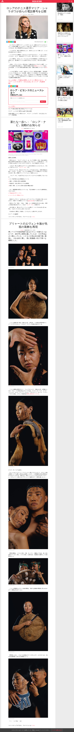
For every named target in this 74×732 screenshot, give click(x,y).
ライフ (21, 14)
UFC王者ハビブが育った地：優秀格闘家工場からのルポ (65, 120)
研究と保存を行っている (33, 394)
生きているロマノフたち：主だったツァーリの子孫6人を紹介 (64, 99)
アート (10, 721)
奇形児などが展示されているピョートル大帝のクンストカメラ (64, 35)
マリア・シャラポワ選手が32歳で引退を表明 (20, 111)
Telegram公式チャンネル (15, 193)
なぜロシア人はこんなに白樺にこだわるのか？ (64, 77)
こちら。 (33, 216)
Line (47, 41)
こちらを (37, 730)
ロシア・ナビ (30, 204)
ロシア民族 (16, 721)
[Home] (2, 1)
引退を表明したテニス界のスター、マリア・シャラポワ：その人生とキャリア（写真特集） (27, 114)
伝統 (20, 721)
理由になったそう (38, 66)
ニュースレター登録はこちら (16, 195)
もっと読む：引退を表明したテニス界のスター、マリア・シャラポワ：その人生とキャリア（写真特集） (27, 81)
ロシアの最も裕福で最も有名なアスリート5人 (20, 108)
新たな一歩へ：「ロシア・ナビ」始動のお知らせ (64, 56)
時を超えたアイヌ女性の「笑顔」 (64, 14)
